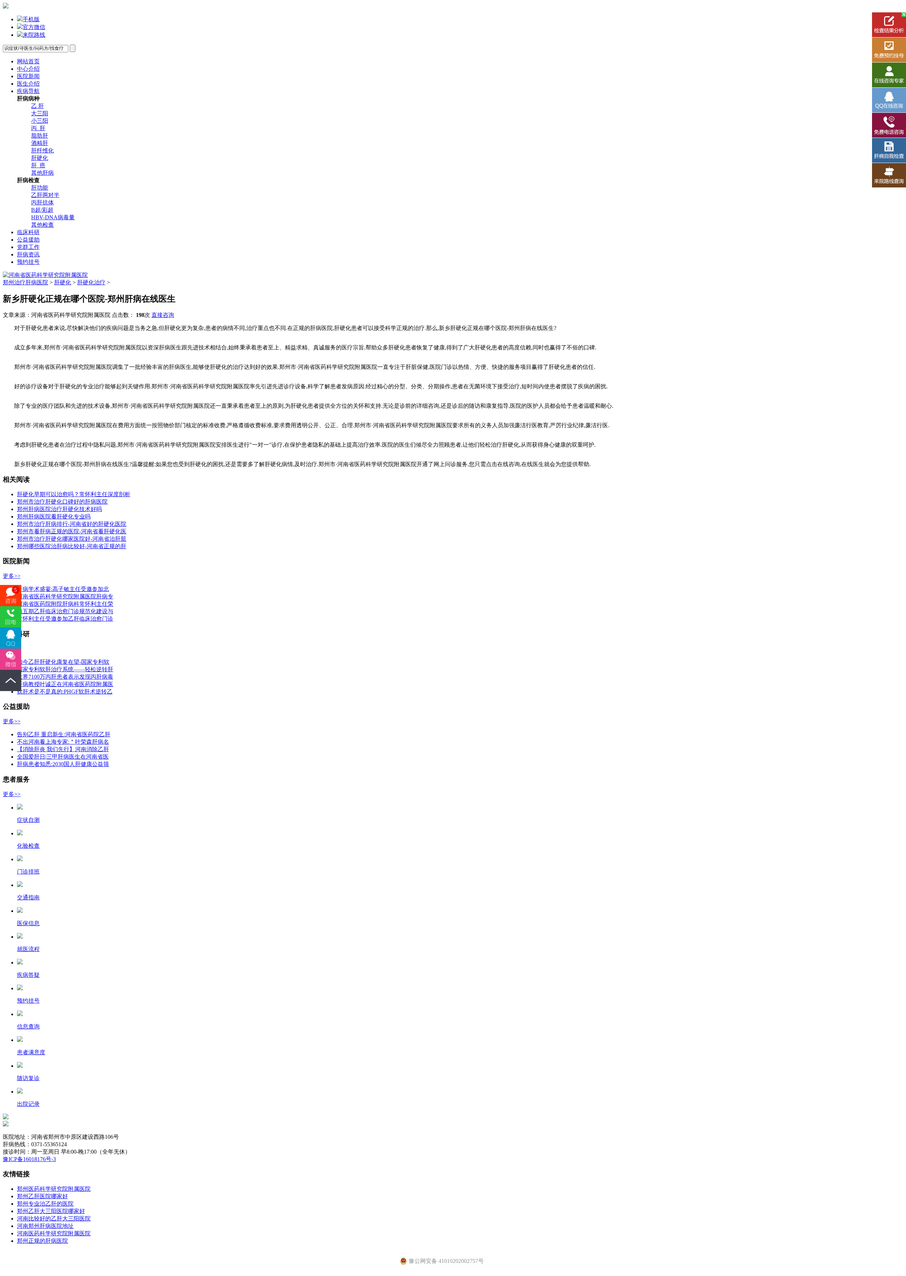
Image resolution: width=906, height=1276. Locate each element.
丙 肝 (38, 128)
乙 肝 (37, 106)
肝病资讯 (28, 254)
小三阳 (39, 121)
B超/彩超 (42, 210)
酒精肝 (39, 143)
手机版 (31, 19)
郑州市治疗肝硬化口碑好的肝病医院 (62, 502)
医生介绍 (28, 84)
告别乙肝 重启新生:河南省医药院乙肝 (63, 734)
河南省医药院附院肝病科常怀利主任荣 (65, 604)
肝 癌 (38, 165)
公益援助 (28, 240)
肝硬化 (39, 158)
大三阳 (39, 113)
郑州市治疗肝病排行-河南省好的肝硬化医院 (71, 524)
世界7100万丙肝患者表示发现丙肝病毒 (65, 677)
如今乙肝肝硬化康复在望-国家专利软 (63, 662)
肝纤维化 (42, 150)
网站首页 (28, 61)
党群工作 (28, 247)
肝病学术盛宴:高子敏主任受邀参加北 (63, 589)
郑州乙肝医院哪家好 (42, 1196)
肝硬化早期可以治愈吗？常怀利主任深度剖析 (73, 494)
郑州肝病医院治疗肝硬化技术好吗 (59, 509)
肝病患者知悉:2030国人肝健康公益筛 (63, 764)
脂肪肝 (39, 136)
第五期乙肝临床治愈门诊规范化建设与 (65, 611)
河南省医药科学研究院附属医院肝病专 (65, 596)
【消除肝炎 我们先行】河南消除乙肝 (63, 749)
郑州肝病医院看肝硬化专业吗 (54, 517)
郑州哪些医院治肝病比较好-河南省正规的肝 (71, 546)
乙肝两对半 (45, 195)
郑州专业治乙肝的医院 (45, 1204)
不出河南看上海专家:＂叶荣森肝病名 (63, 742)
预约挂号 (28, 262)
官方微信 (34, 27)
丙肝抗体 (42, 202)
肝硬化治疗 (91, 282)
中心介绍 (28, 69)
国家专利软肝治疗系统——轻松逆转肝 (65, 669)
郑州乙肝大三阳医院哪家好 (51, 1211)
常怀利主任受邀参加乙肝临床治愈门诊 (65, 619)
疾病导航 (28, 91)
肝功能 (39, 188)
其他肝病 (42, 173)
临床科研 (28, 232)
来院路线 (34, 35)
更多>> (12, 576)
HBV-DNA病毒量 (53, 217)
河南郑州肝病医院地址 (45, 1226)
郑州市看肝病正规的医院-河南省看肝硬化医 (71, 531)
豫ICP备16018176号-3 (29, 1159)
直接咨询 (162, 315)
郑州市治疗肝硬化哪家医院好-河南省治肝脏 (71, 539)
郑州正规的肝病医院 (42, 1241)
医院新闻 (28, 76)
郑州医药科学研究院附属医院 (54, 1189)
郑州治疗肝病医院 (25, 282)
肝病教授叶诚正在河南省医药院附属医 (65, 684)
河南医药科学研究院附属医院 (54, 1233)
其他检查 (42, 225)
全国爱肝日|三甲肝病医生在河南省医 (63, 757)
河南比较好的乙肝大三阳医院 (54, 1219)
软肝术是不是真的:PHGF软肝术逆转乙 (65, 692)
